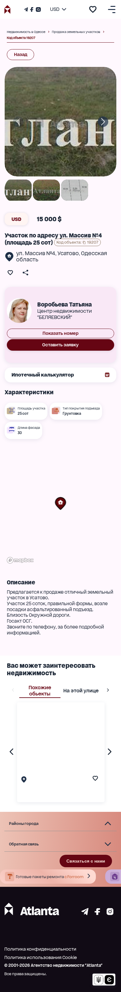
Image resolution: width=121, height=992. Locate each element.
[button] (60, 503)
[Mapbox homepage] (20, 560)
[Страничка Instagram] (37, 9)
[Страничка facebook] (97, 913)
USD (16, 219)
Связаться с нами (85, 861)
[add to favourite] (93, 9)
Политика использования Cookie (40, 957)
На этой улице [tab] (81, 691)
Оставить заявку (60, 344)
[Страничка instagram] (110, 913)
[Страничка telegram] (84, 913)
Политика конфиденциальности (40, 949)
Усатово (68, 253)
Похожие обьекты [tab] (40, 691)
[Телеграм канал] (26, 9)
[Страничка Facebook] (31, 9)
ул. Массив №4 (35, 253)
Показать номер (60, 333)
